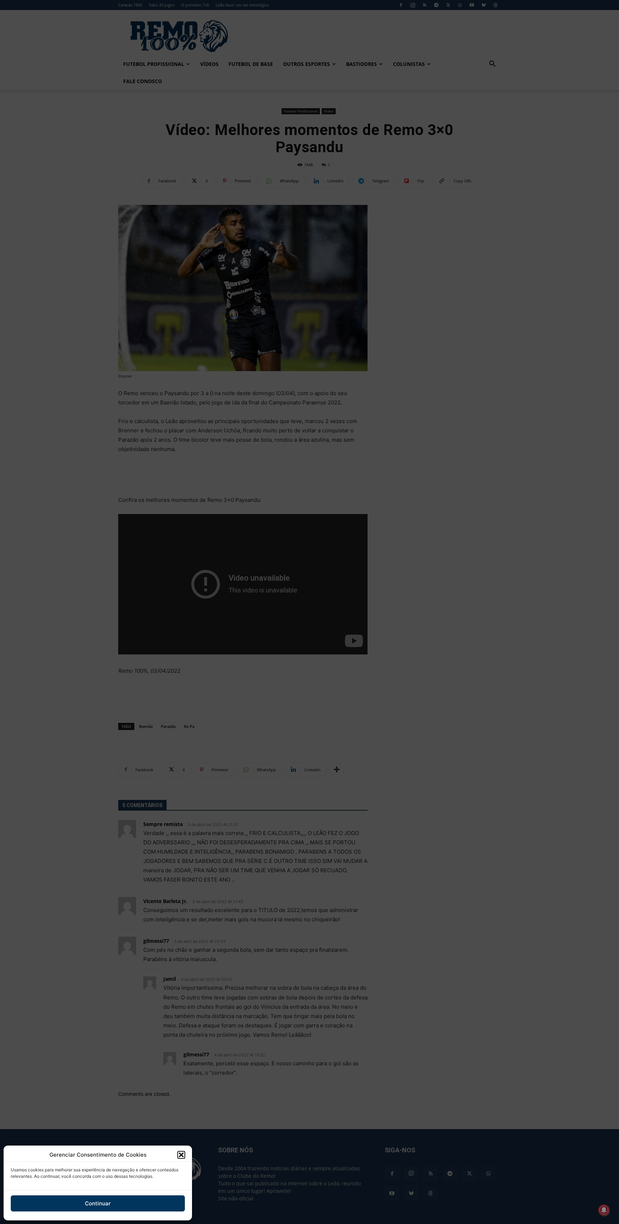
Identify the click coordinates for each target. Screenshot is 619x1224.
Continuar (98, 1203)
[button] (181, 1154)
